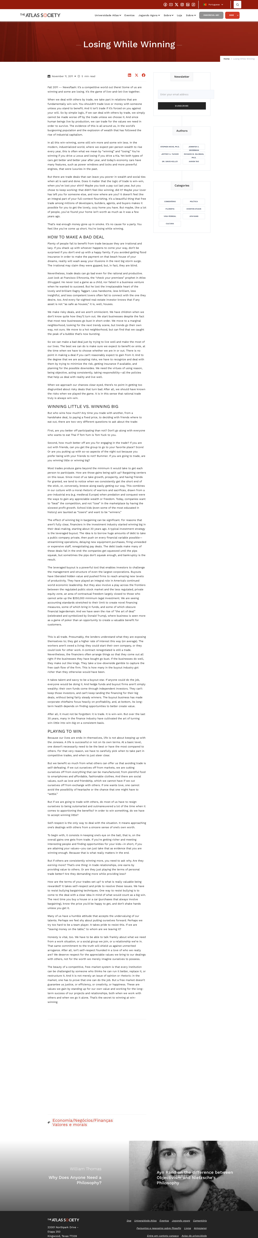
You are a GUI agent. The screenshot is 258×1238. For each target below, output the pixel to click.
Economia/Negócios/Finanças (82, 1120)
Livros (187, 1228)
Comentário (170, 201)
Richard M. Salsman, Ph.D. (194, 155)
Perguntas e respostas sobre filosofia (159, 1228)
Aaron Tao (194, 161)
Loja (179, 15)
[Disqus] (97, 1067)
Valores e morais (69, 1124)
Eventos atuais (194, 209)
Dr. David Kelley (170, 161)
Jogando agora (148, 15)
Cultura (170, 224)
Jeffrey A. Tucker (170, 154)
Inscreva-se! (211, 15)
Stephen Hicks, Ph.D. (170, 147)
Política (194, 201)
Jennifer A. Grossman (193, 148)
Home (227, 59)
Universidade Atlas (107, 15)
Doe (231, 15)
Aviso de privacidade (194, 1235)
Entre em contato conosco (163, 1235)
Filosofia (170, 209)
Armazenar (200, 1228)
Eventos (129, 15)
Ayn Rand (194, 216)
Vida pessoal (170, 216)
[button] (214, 4)
